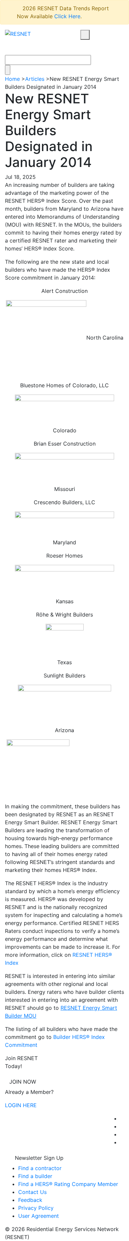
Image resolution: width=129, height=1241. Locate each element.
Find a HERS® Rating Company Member (68, 1184)
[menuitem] (122, 1118)
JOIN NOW (22, 1081)
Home (12, 79)
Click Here (67, 16)
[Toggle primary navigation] (93, 47)
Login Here (21, 1105)
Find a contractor (40, 1168)
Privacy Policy (36, 1208)
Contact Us (32, 1192)
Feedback (30, 1200)
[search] (85, 35)
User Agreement (38, 1216)
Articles (34, 79)
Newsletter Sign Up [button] (38, 1158)
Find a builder (35, 1176)
